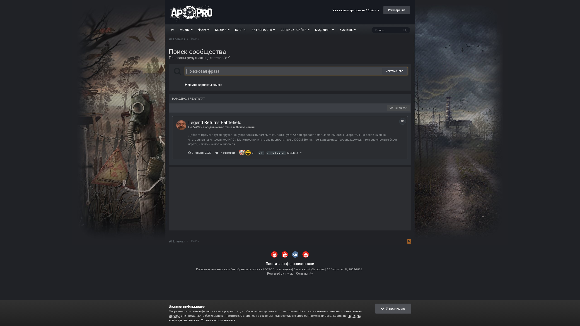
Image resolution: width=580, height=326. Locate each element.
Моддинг (323, 29)
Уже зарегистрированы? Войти (354, 10)
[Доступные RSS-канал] (409, 241)
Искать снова (394, 71)
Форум (204, 29)
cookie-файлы (201, 311)
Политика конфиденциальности (290, 264)
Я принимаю (394, 309)
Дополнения (245, 127)
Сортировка (397, 108)
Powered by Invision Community (290, 273)
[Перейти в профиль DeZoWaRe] (181, 125)
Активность (262, 29)
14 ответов (226, 152)
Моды (185, 29)
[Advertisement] (290, 198)
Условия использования (218, 320)
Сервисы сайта (294, 29)
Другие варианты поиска (204, 84)
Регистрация (396, 10)
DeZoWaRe (196, 127)
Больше (346, 29)
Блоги (240, 29)
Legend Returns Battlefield (214, 122)
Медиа (221, 29)
